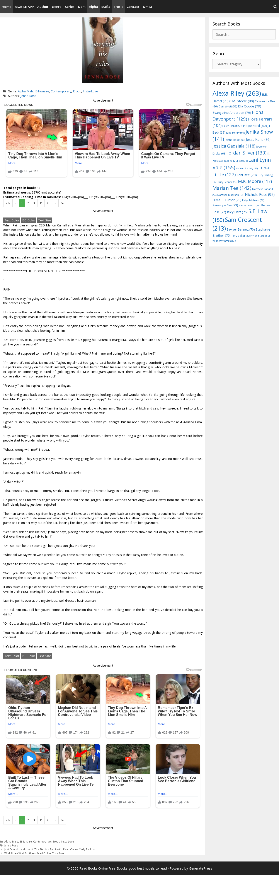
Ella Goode (249, 106)
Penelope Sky (225, 205)
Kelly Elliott (239, 160)
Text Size (44, 220)
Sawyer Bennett (241, 229)
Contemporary (61, 91)
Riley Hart (237, 212)
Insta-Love (90, 91)
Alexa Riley (237, 93)
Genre (56, 6)
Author (42, 6)
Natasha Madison (230, 195)
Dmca (147, 6)
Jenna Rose (28, 96)
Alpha (93, 6)
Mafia (105, 6)
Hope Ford (255, 125)
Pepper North (249, 205)
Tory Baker (240, 236)
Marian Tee (232, 188)
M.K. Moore (255, 181)
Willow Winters (224, 241)
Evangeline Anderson (232, 112)
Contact (133, 6)
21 (48, 203)
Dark (81, 6)
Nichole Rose (260, 194)
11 (41, 203)
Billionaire (42, 91)
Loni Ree (247, 175)
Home (6, 6)
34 (62, 203)
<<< (8, 203)
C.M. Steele (241, 101)
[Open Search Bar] (275, 6)
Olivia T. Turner (227, 200)
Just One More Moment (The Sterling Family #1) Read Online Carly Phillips (49, 849)
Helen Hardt (232, 125)
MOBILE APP (24, 6)
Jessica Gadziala (234, 146)
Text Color (11, 220)
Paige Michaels (253, 200)
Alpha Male (26, 91)
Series (70, 6)
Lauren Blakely (247, 168)
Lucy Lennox (227, 181)
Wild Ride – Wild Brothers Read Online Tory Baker (35, 853)
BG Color (28, 220)
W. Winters (260, 235)
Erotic (118, 6)
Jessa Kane (258, 139)
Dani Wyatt (228, 106)
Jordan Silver (247, 153)
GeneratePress (200, 868)
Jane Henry (235, 132)
